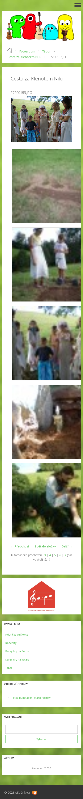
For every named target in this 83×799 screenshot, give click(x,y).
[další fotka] (65, 119)
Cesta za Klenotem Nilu (24, 57)
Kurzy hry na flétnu (17, 651)
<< (10, 768)
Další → (67, 546)
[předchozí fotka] (17, 119)
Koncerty (10, 643)
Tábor (46, 51)
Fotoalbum (27, 51)
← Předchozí (20, 546)
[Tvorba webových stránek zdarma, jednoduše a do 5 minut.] (34, 793)
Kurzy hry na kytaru (17, 659)
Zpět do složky (45, 546)
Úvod (9, 50)
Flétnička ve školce (16, 634)
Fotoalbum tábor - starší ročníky (31, 698)
